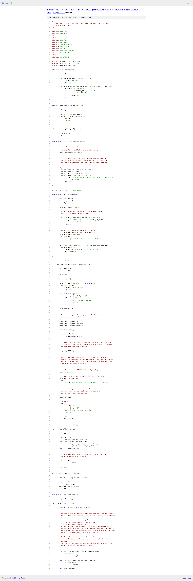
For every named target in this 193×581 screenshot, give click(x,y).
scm (61, 10)
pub (56, 10)
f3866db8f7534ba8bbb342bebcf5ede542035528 (117, 10)
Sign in (189, 3)
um (54, 12)
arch (49, 12)
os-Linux (61, 12)
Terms (23, 578)
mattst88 (86, 10)
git (79, 10)
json (189, 578)
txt (184, 578)
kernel (50, 10)
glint (94, 10)
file (88, 17)
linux (67, 10)
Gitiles (12, 578)
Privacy (17, 578)
